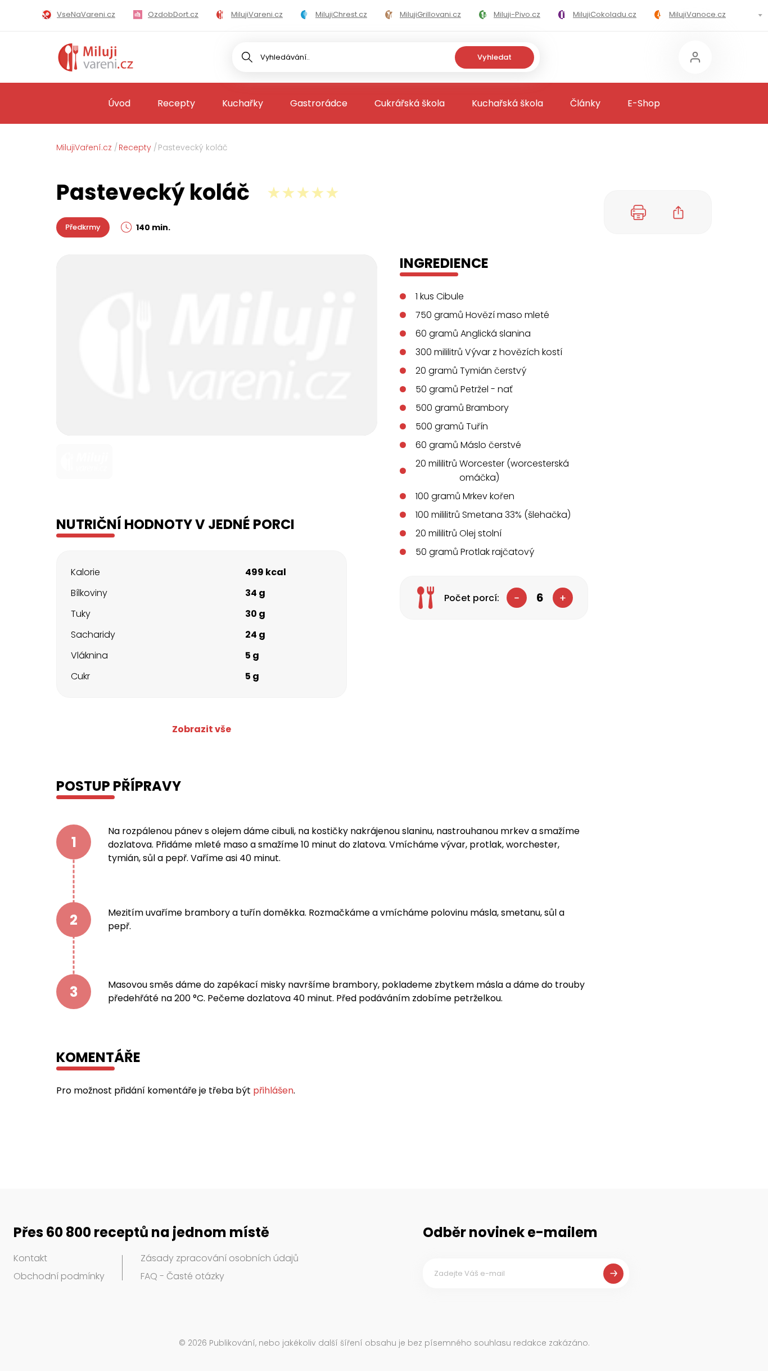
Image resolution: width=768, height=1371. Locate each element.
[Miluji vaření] (95, 57)
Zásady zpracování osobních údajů (220, 1258)
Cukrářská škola (409, 103)
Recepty (176, 103)
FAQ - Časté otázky (182, 1276)
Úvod (119, 103)
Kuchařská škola (507, 103)
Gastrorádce (318, 103)
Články (585, 103)
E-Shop (643, 103)
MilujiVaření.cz (84, 147)
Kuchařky (242, 103)
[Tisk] (639, 212)
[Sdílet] (678, 212)
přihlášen (273, 1090)
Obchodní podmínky (59, 1276)
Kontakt (30, 1258)
